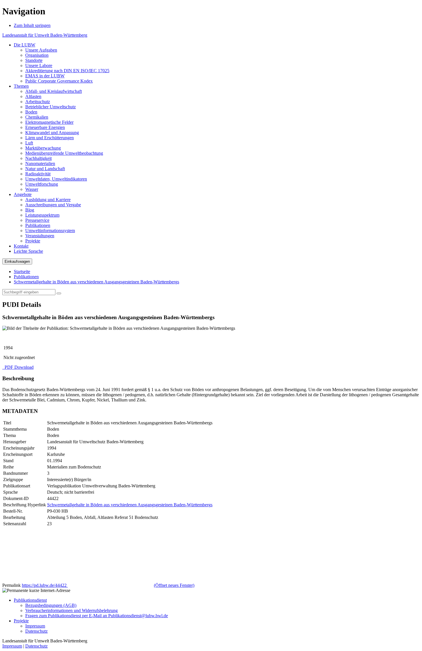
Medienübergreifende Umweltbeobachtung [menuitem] (64, 153)
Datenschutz (36, 631)
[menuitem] (24, 44)
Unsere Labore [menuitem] (38, 65)
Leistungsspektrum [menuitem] (42, 215)
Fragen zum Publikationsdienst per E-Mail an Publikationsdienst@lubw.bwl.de (96, 615)
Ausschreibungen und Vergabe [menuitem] (53, 204)
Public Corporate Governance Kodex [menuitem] (59, 81)
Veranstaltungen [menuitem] (39, 235)
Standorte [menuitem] (33, 60)
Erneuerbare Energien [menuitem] (45, 127)
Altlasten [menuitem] (33, 96)
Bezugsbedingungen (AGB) (50, 605)
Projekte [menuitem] (32, 240)
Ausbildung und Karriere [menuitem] (48, 199)
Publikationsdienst (30, 600)
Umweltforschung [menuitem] (41, 184)
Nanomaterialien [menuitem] (40, 163)
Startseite (22, 271)
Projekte (21, 620)
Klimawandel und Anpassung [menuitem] (52, 132)
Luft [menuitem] (29, 142)
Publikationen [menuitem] (37, 225)
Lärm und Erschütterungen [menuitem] (49, 137)
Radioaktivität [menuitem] (38, 173)
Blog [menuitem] (29, 209)
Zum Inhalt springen (32, 25)
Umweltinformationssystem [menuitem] (50, 230)
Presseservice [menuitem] (37, 220)
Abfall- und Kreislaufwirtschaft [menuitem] (53, 91)
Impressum (35, 625)
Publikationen (26, 276)
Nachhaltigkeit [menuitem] (38, 158)
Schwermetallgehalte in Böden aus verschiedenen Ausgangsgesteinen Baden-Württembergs (96, 281)
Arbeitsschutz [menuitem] (37, 101)
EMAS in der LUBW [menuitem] (45, 75)
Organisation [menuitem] (37, 55)
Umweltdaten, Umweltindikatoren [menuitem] (56, 179)
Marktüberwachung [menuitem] (43, 148)
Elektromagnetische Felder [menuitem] (49, 122)
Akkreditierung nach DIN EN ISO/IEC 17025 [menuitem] (67, 70)
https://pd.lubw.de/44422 (108, 585)
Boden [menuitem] (31, 111)
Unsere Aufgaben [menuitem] (41, 50)
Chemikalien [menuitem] (36, 117)
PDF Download (18, 367)
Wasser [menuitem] (31, 189)
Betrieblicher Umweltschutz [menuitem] (50, 106)
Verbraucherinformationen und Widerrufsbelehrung (71, 610)
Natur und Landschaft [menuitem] (45, 168)
